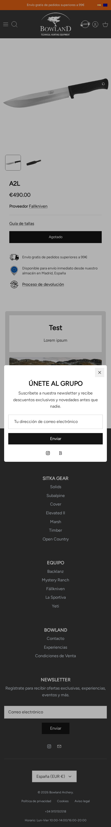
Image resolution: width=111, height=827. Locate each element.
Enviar (55, 438)
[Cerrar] (99, 372)
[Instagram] (48, 453)
